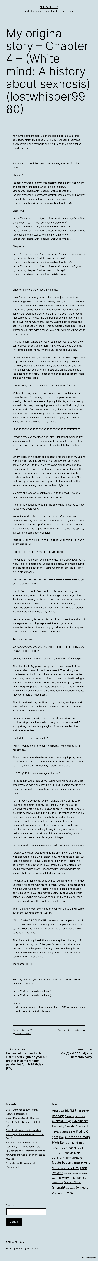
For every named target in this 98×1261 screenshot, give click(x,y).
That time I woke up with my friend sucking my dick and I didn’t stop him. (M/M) (25, 1134)
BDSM (69, 1110)
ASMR (62, 1111)
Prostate (57, 1173)
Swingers (81, 1187)
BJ (77, 1111)
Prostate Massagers (72, 1173)
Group (85, 1137)
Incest (72, 1148)
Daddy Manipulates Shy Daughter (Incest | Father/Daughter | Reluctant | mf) (25, 1122)
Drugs (67, 1121)
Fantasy (58, 1126)
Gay (61, 1137)
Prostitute (63, 1177)
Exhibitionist (80, 1121)
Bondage (58, 1116)
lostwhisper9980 (23, 1033)
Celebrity (80, 1116)
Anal (55, 1111)
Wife (69, 1193)
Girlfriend (72, 1137)
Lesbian (68, 1153)
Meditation (77, 1162)
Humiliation (78, 1142)
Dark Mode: (87, 1258)
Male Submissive (73, 1157)
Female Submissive (63, 1131)
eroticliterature (78, 1030)
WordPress (32, 1248)
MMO (87, 1162)
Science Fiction (72, 1182)
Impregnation (59, 1147)
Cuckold (57, 1121)
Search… (10, 1205)
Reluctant (76, 1178)
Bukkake (69, 1116)
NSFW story (49, 7)
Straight (58, 1187)
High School (61, 1142)
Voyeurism (58, 1193)
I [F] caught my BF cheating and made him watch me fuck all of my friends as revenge (25, 1154)
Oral (76, 1168)
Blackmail (85, 1110)
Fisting (81, 1131)
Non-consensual (62, 1168)
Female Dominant (76, 1126)
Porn (83, 1168)
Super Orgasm (70, 1188)
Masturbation (61, 1162)
